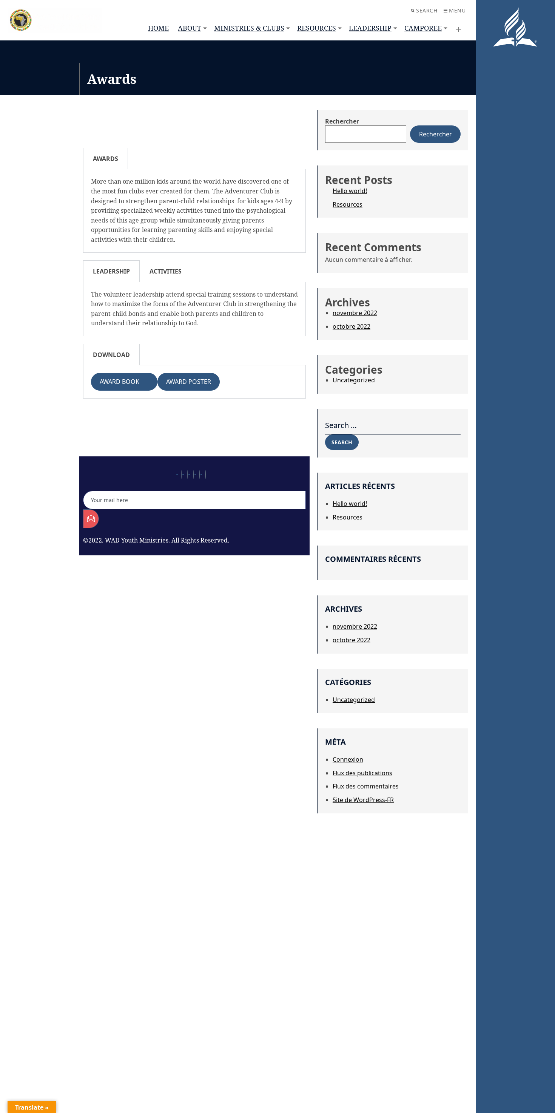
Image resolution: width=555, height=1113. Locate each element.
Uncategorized (354, 380)
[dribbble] (199, 474)
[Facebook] (181, 474)
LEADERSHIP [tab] (111, 271)
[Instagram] (205, 474)
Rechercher (342, 121)
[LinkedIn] (193, 474)
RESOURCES (316, 27)
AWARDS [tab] (105, 159)
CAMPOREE (423, 27)
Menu (457, 10)
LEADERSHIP (370, 27)
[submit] (91, 518)
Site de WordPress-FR (363, 800)
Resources (347, 204)
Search (426, 10)
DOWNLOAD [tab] (111, 355)
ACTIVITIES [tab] (166, 271)
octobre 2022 (351, 326)
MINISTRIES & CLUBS (249, 27)
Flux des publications (362, 773)
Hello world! (350, 191)
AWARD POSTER (188, 381)
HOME (158, 27)
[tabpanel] (194, 210)
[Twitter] (187, 474)
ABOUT (189, 27)
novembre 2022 (355, 313)
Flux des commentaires (366, 786)
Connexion (348, 759)
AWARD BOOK (124, 381)
